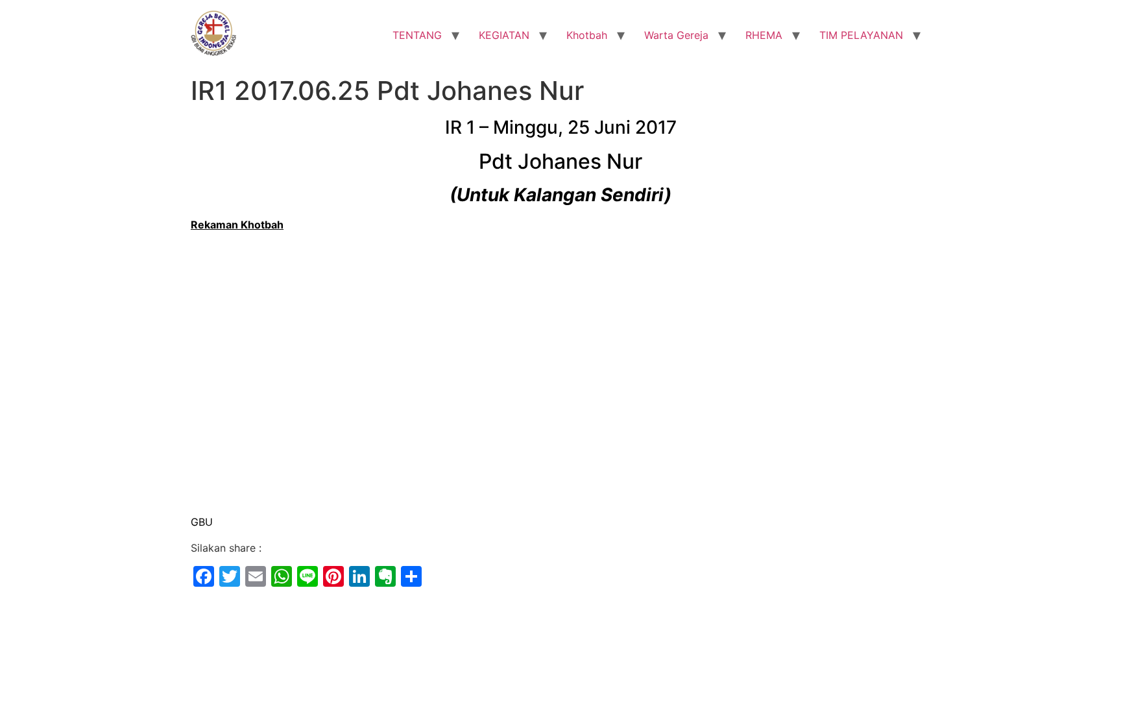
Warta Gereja (676, 35)
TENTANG (417, 35)
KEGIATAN (504, 35)
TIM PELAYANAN (861, 35)
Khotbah (586, 35)
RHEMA (763, 35)
